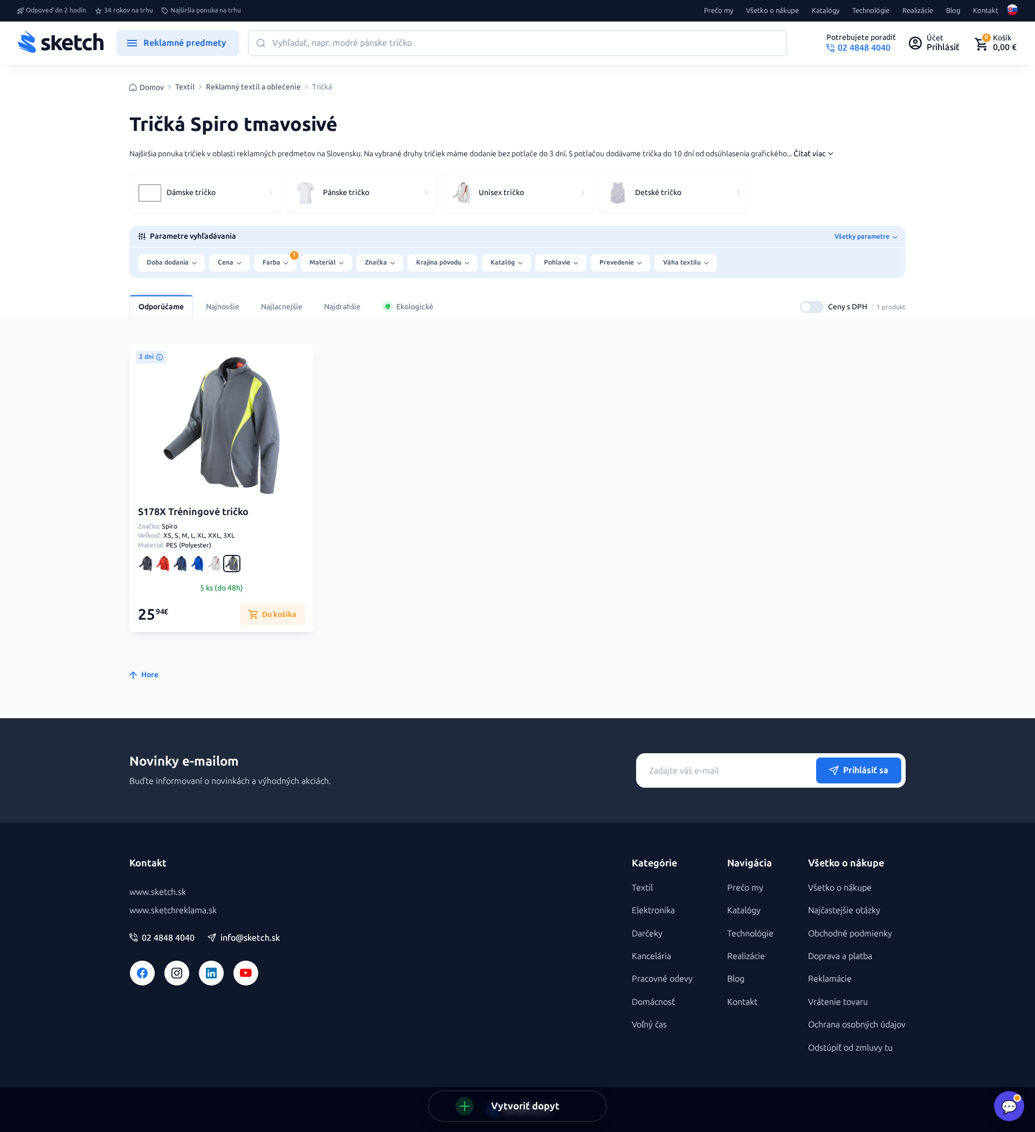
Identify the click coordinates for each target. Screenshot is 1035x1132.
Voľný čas (649, 1024)
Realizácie (917, 11)
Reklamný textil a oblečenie (253, 87)
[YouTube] (246, 973)
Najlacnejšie (281, 306)
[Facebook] (142, 973)
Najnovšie (222, 306)
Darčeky (647, 933)
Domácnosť (653, 1002)
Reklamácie (830, 979)
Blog (953, 11)
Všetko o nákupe (772, 11)
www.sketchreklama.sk (173, 910)
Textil (185, 87)
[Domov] (60, 43)
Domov (152, 87)
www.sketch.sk (157, 892)
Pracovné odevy (662, 979)
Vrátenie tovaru (838, 1002)
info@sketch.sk (250, 938)
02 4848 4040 (168, 938)
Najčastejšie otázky (844, 910)
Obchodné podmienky (850, 933)
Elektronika (653, 910)
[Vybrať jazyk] (1012, 10)
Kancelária (651, 956)
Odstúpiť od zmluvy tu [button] (850, 1048)
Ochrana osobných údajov (857, 1024)
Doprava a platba (840, 956)
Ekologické (414, 306)
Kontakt (985, 11)
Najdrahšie (342, 306)
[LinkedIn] (211, 973)
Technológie (870, 11)
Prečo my (718, 11)
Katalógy (825, 11)
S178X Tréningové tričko (193, 512)
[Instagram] (177, 973)
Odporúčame (161, 306)
